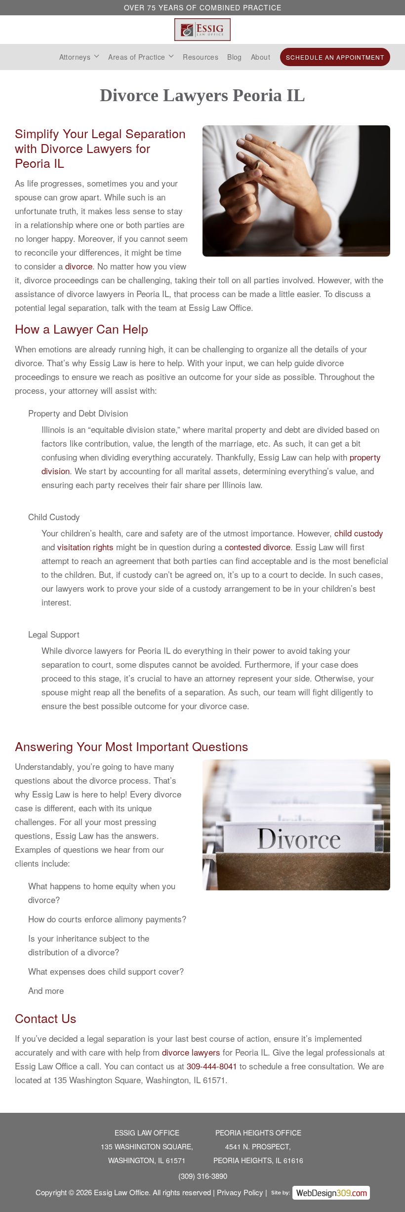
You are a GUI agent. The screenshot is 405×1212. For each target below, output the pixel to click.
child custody (358, 533)
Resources (200, 57)
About (260, 57)
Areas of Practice (136, 57)
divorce (78, 266)
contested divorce (257, 546)
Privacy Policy (240, 1192)
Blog (234, 57)
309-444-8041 (212, 1066)
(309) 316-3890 (202, 1176)
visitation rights (85, 546)
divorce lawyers (191, 1052)
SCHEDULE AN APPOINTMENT (335, 57)
